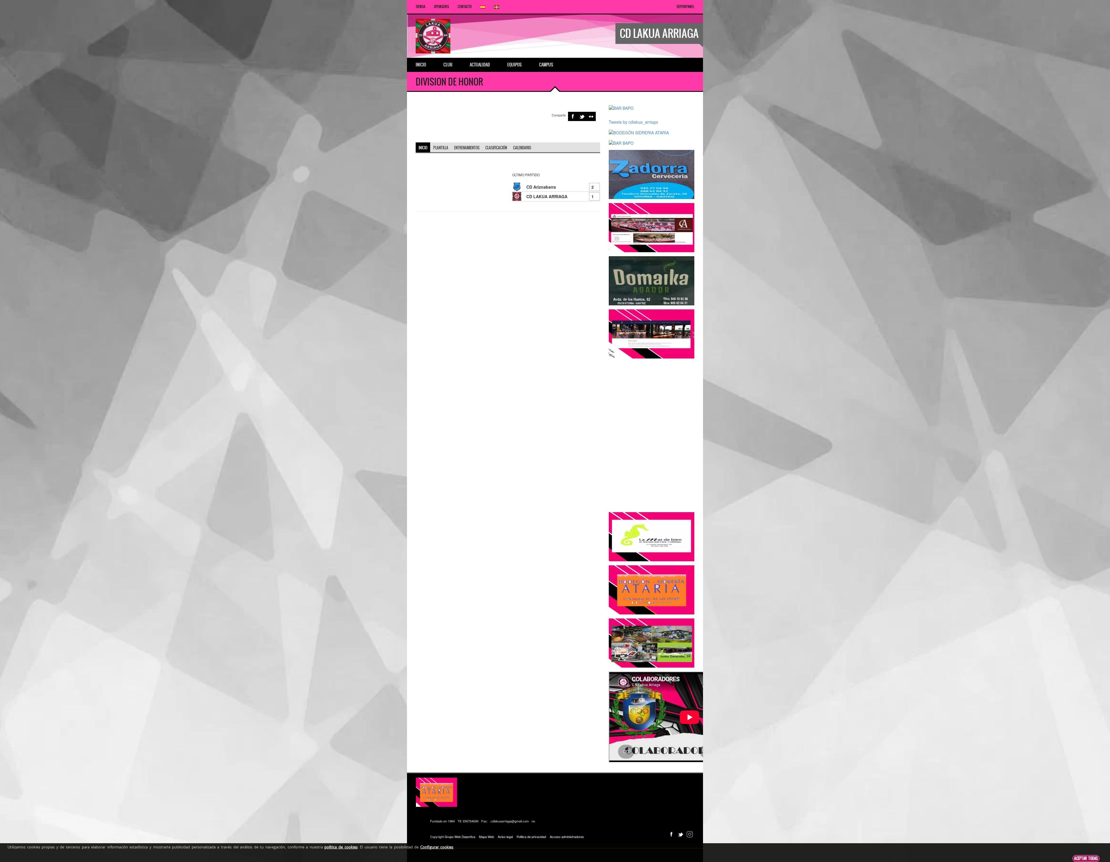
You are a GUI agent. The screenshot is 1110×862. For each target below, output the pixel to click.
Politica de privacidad (531, 836)
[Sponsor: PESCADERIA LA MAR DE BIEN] (651, 536)
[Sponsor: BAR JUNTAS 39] (651, 642)
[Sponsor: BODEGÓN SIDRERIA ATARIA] (639, 132)
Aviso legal (505, 836)
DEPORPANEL (685, 6)
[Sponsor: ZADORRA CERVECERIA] (651, 174)
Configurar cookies (437, 847)
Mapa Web (486, 836)
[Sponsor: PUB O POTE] (651, 333)
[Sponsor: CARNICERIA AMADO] (651, 227)
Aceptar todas (1086, 858)
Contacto (465, 6)
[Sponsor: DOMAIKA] (651, 280)
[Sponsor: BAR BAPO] (621, 107)
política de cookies (340, 847)
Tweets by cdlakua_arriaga (633, 122)
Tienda (420, 6)
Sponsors (441, 6)
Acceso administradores (567, 836)
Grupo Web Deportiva (460, 836)
